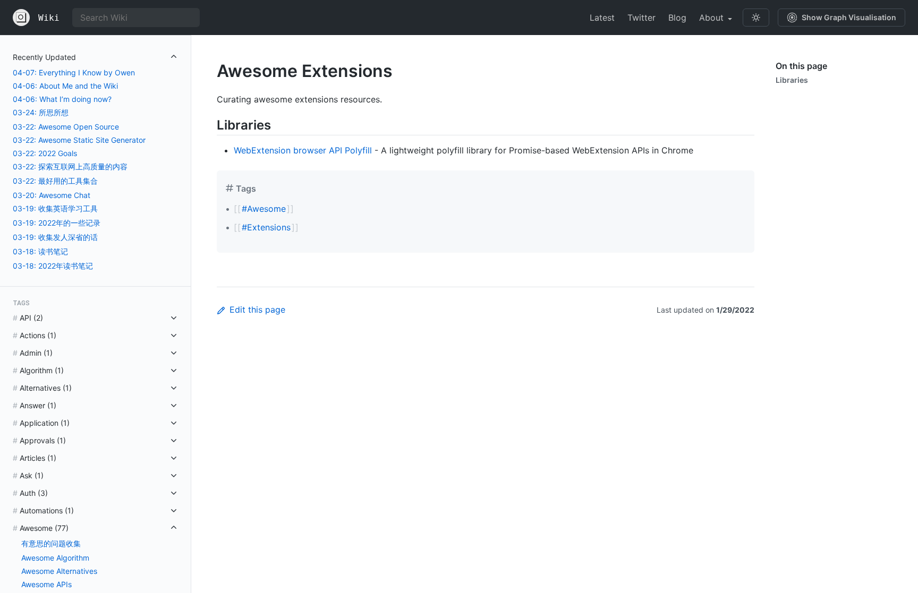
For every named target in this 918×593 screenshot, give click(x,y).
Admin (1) (36, 352)
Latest (602, 17)
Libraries (792, 79)
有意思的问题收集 (51, 543)
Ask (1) (32, 475)
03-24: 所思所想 (41, 112)
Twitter (641, 17)
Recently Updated (44, 57)
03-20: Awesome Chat (51, 195)
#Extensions (266, 227)
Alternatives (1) (46, 387)
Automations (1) (47, 510)
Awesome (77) (44, 527)
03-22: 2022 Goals (45, 153)
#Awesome (264, 208)
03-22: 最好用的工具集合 (55, 180)
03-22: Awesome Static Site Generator (79, 139)
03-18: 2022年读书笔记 (53, 265)
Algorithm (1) (42, 370)
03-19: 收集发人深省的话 (55, 237)
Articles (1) (38, 457)
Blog (677, 17)
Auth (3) (34, 492)
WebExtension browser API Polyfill (303, 150)
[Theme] (756, 17)
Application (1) (45, 422)
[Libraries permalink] (208, 125)
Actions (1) (38, 335)
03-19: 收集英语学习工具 (55, 208)
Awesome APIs (46, 584)
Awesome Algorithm (55, 557)
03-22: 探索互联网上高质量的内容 (70, 166)
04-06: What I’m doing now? (62, 99)
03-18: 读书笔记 (40, 251)
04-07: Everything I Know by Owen (74, 72)
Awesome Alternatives (59, 570)
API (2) (31, 317)
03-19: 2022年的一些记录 (56, 222)
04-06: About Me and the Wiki (65, 85)
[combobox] (136, 17)
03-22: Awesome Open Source (66, 126)
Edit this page (257, 309)
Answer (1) (38, 405)
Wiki (49, 18)
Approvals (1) (43, 440)
